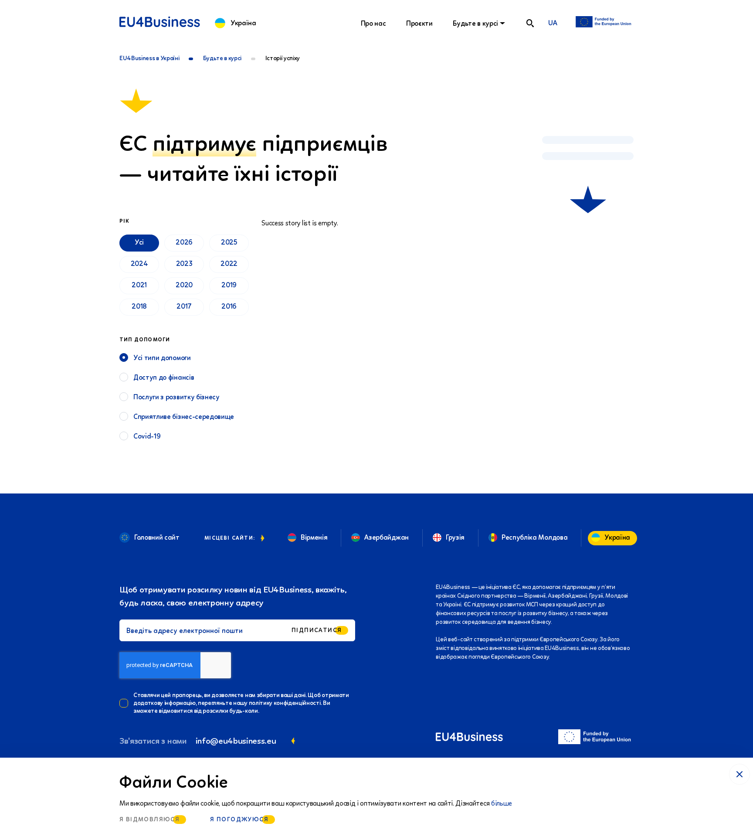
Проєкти (419, 23)
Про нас (373, 23)
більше (501, 803)
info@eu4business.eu (236, 740)
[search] (530, 23)
